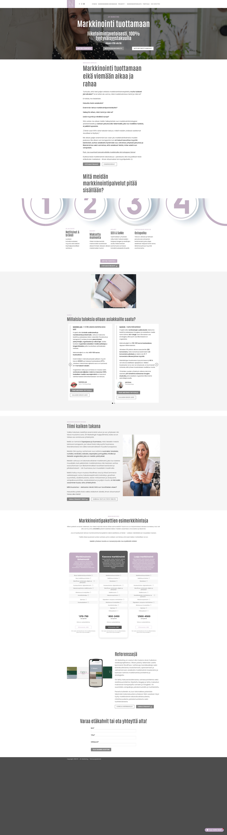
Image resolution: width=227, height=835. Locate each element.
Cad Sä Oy (123, 327)
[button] (214, 830)
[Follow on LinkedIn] (84, 4)
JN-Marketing (84, 759)
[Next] (156, 364)
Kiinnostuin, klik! (83, 627)
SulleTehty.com (78, 327)
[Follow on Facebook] (79, 4)
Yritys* (93, 735)
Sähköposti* (95, 742)
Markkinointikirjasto (134, 4)
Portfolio (146, 4)
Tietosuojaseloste (95, 759)
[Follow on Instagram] (81, 4)
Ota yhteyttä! (155, 4)
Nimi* (92, 728)
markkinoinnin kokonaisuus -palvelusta (109, 157)
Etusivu (94, 4)
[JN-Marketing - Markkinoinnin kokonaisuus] (71, 4)
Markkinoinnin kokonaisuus (107, 4)
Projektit (121, 4)
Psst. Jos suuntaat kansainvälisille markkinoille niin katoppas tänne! (109, 152)
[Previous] (70, 364)
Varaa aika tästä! (74, 494)
